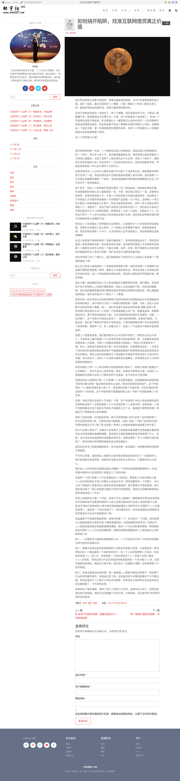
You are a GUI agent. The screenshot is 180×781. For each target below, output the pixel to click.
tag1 (13, 290)
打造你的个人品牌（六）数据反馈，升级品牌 (31, 111)
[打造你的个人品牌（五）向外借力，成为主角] (15, 236)
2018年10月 (15, 149)
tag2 (20, 290)
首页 (106, 10)
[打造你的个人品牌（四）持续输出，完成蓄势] (15, 247)
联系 (162, 10)
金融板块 (106, 738)
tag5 (42, 290)
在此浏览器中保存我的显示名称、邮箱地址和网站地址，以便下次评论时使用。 (117, 713)
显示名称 (80, 675)
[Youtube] (45, 88)
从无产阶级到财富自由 (117, 603)
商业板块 (71, 738)
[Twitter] (38, 88)
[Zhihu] (40, 745)
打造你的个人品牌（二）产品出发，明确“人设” (31, 130)
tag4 (34, 290)
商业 (12, 182)
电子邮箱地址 (83, 686)
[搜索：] (35, 97)
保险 (12, 177)
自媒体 (13, 196)
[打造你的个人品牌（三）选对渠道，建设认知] (15, 257)
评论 (77, 636)
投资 (84, 603)
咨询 (137, 10)
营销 (12, 205)
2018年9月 (15, 153)
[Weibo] (33, 745)
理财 (90, 603)
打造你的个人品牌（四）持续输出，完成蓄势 (31, 121)
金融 (95, 603)
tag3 (27, 290)
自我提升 (14, 200)
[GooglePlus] (32, 88)
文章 (124, 10)
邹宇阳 (73, 33)
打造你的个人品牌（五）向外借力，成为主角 (31, 116)
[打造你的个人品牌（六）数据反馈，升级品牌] (15, 226)
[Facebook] (25, 88)
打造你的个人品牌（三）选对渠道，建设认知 (31, 125)
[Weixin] (26, 745)
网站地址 (80, 698)
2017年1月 (14, 158)
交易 (115, 10)
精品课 (151, 10)
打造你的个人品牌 (42, 294)
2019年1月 (15, 144)
